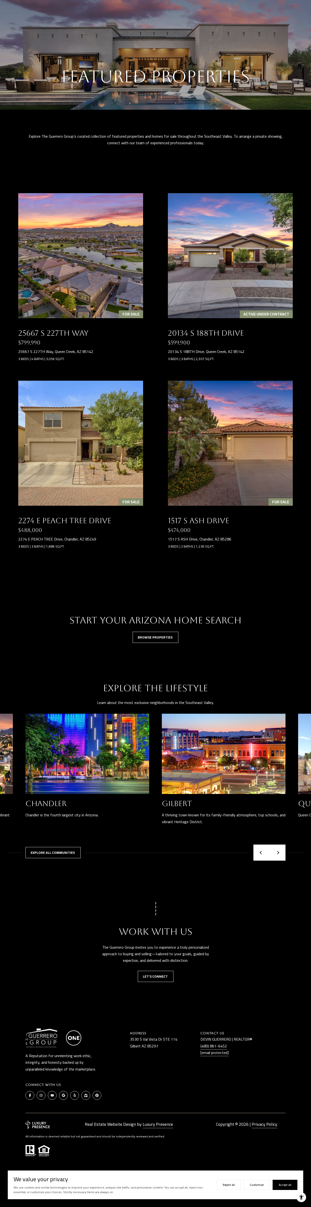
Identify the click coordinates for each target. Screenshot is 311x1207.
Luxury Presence (158, 1124)
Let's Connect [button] (155, 976)
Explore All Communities (53, 852)
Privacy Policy (264, 1124)
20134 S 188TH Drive (206, 333)
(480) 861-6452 (213, 1046)
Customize (257, 1185)
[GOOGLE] (63, 1095)
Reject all (229, 1185)
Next (277, 853)
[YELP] (74, 1095)
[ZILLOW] (85, 1095)
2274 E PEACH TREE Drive (64, 520)
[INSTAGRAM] (41, 1095)
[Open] (80, 255)
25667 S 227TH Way (53, 333)
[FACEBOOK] (30, 1095)
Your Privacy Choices (155, 1201)
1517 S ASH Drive (198, 520)
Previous (261, 853)
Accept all (285, 1185)
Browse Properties (155, 637)
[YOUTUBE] (52, 1095)
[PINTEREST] (97, 1095)
